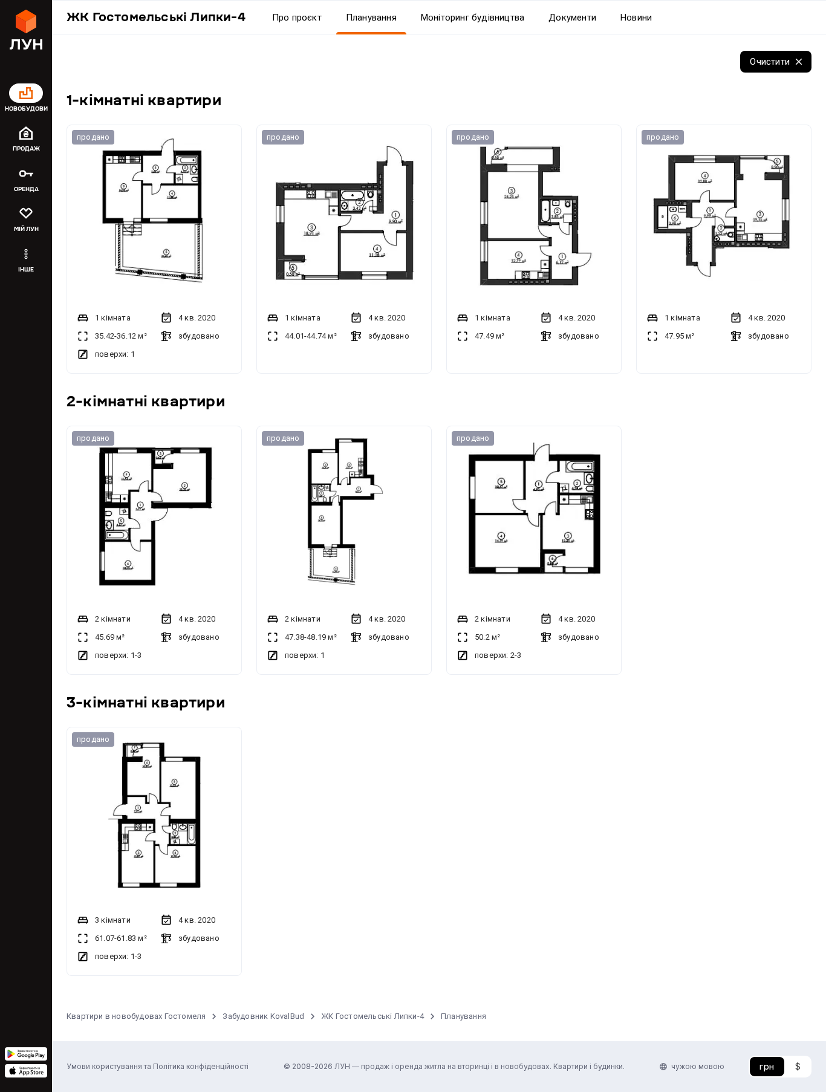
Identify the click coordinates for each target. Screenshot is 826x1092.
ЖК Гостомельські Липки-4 (372, 1016)
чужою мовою (697, 1066)
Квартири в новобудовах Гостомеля (136, 1016)
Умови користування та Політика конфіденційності (158, 1066)
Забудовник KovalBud (263, 1016)
